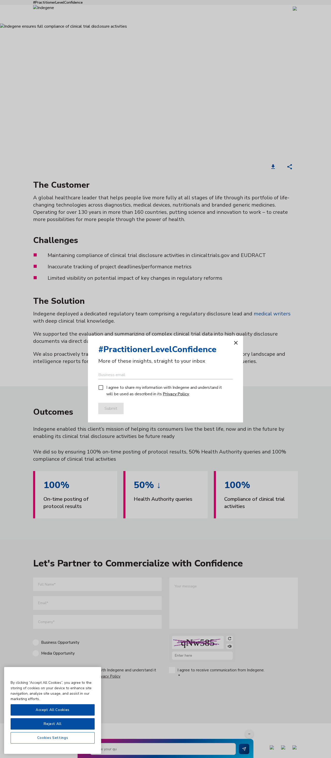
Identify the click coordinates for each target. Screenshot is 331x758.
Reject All (53, 724)
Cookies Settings (52, 738)
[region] (52, 710)
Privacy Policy (176, 394)
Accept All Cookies (53, 710)
